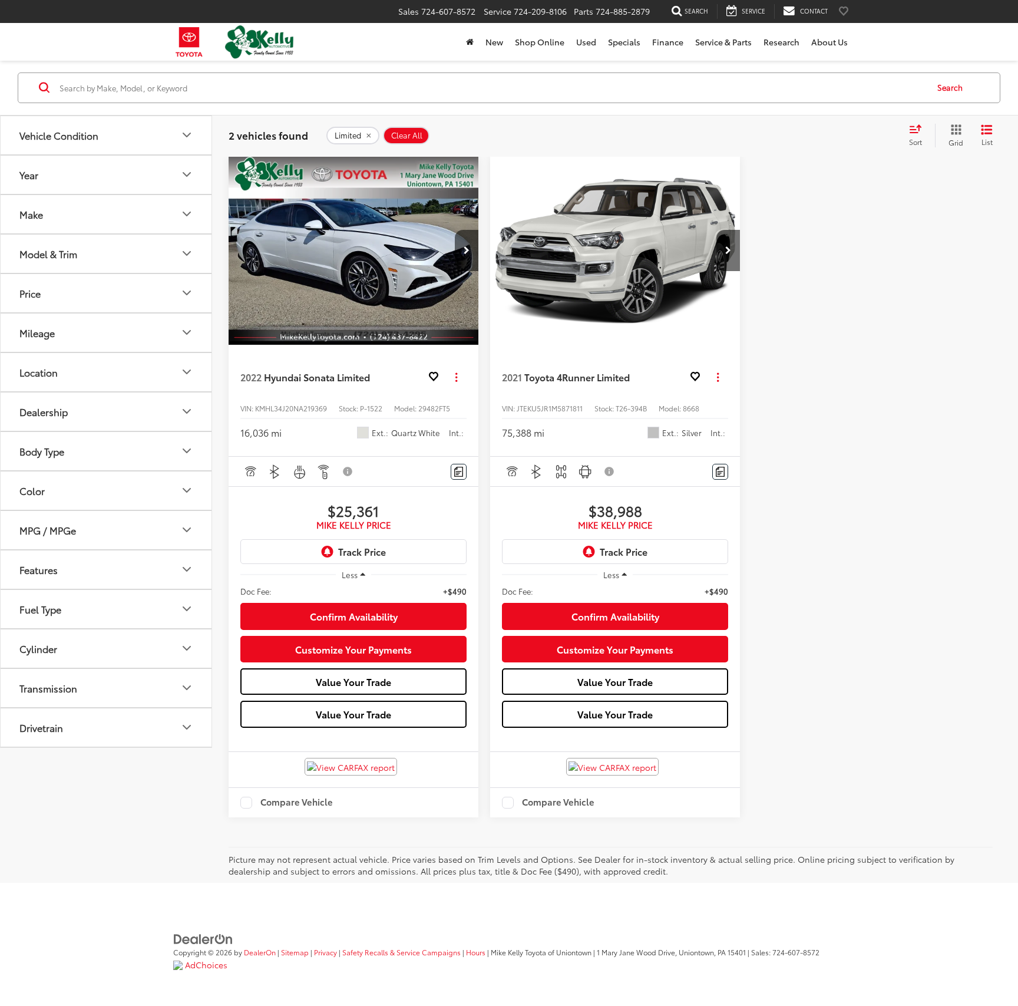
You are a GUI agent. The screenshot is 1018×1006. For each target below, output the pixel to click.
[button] (466, 250)
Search (950, 87)
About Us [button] (829, 42)
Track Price (362, 551)
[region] (353, 591)
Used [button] (586, 42)
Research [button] (781, 42)
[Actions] (456, 377)
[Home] (470, 42)
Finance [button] (667, 42)
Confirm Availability (354, 616)
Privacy (325, 952)
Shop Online (539, 42)
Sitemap (295, 952)
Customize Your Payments (353, 649)
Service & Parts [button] (723, 42)
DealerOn (260, 952)
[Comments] (459, 472)
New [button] (494, 42)
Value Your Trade (353, 681)
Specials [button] (624, 42)
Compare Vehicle (296, 803)
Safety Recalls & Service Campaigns (401, 952)
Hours (475, 952)
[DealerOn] (203, 938)
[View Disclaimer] (348, 471)
